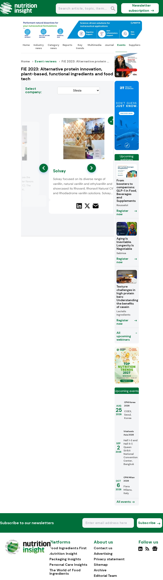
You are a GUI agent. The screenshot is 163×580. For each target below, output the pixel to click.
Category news (53, 46)
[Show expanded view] (33, 127)
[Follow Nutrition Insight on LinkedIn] (140, 550)
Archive (100, 570)
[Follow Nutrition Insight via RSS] (148, 550)
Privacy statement (109, 559)
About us (103, 542)
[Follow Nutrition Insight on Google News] (155, 550)
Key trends (80, 46)
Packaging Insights (65, 559)
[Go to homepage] (28, 553)
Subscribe (147, 523)
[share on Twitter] (87, 206)
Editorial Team (105, 576)
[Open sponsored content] (81, 37)
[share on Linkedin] (79, 206)
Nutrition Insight (63, 554)
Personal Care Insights (68, 565)
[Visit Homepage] (18, 15)
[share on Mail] (96, 205)
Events (121, 45)
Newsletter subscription (140, 8)
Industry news (39, 46)
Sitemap (101, 565)
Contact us (103, 548)
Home (26, 45)
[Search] (113, 9)
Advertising (103, 554)
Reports (67, 45)
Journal (109, 45)
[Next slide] (91, 168)
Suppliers (134, 45)
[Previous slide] (43, 168)
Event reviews (45, 61)
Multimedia (94, 45)
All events (124, 501)
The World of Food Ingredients (64, 572)
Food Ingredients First (68, 548)
